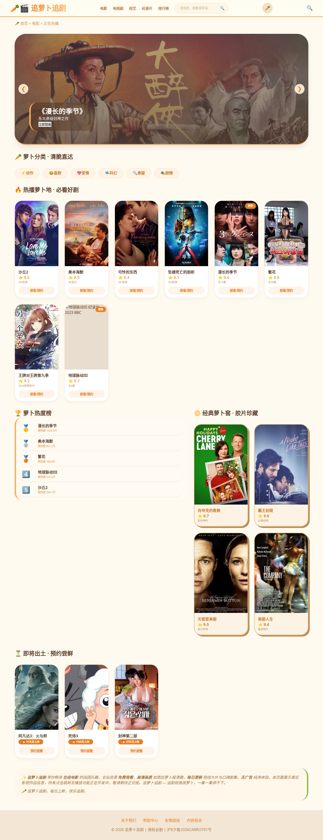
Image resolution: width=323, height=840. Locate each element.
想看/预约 (36, 290)
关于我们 (128, 820)
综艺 (132, 8)
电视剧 (118, 8)
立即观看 (45, 124)
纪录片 (147, 8)
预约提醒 (37, 751)
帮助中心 (150, 820)
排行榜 (163, 8)
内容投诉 (194, 820)
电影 (103, 8)
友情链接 (172, 820)
